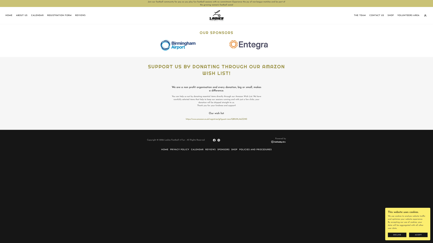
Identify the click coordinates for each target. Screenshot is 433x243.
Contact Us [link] (376, 16)
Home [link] (9, 16)
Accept (418, 235)
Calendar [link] (37, 16)
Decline (397, 235)
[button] (425, 15)
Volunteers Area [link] (408, 16)
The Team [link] (360, 16)
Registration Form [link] (59, 16)
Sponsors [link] (223, 150)
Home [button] (164, 150)
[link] (216, 15)
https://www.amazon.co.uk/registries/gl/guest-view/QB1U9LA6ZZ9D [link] (216, 119)
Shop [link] (391, 16)
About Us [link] (22, 16)
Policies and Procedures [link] (255, 150)
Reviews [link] (80, 16)
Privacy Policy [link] (179, 150)
